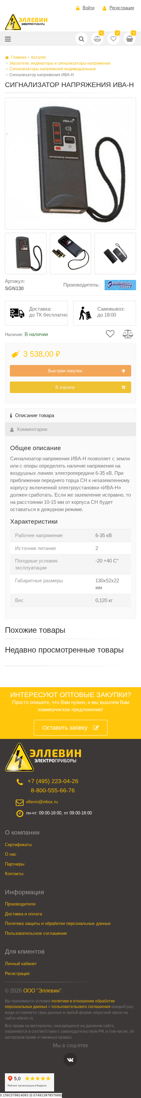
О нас (10, 854)
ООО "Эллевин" (42, 990)
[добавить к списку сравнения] (128, 333)
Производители (20, 903)
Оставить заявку (65, 727)
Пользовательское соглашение (36, 933)
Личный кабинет (21, 963)
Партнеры (14, 864)
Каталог (38, 57)
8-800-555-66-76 (53, 790)
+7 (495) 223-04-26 (53, 781)
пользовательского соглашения (81, 1006)
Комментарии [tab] (32, 429)
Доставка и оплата (23, 913)
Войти (88, 7)
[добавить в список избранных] (110, 333)
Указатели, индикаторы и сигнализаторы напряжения (60, 63)
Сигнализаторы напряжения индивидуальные (53, 69)
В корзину (65, 387)
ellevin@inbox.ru (42, 801)
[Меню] (8, 39)
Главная (18, 57)
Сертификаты (18, 844)
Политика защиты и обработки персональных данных (58, 923)
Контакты (14, 873)
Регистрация (122, 7)
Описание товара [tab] (34, 415)
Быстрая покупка (65, 370)
